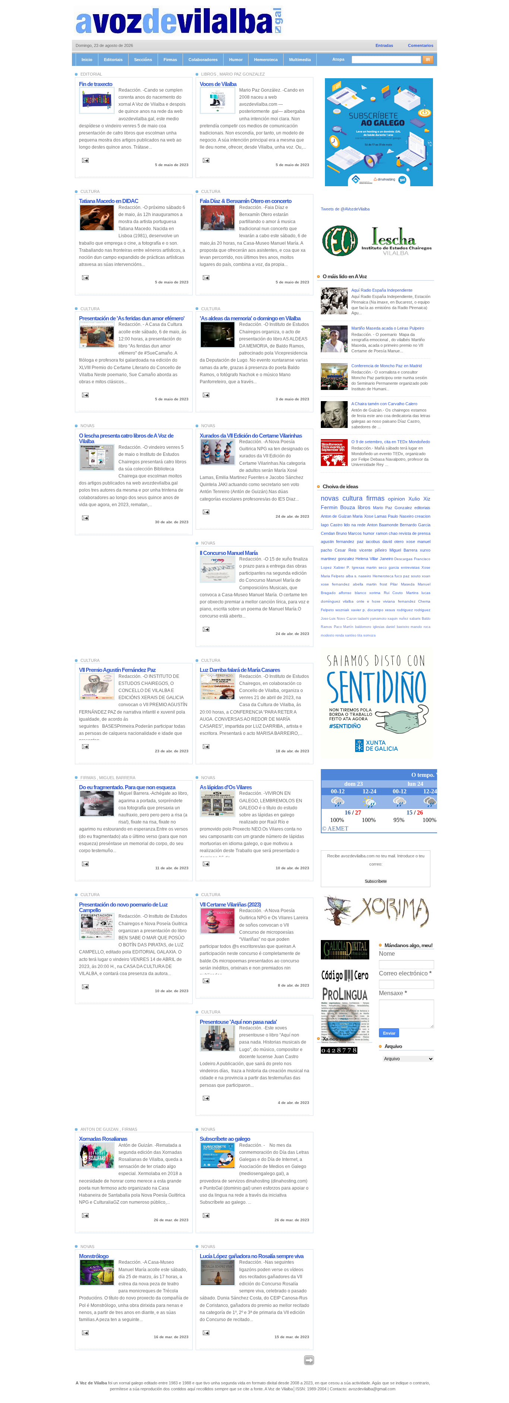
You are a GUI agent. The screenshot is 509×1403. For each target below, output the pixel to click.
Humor (236, 59)
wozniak (343, 610)
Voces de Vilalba (218, 84)
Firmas (170, 59)
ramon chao (387, 533)
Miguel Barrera (404, 550)
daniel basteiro (398, 627)
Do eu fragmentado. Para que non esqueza (127, 787)
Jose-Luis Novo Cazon (339, 618)
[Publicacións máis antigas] (309, 1363)
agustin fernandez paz (343, 541)
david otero (394, 541)
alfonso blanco (354, 593)
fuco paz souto (408, 576)
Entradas (384, 45)
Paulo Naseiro (401, 516)
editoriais (422, 507)
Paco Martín (344, 627)
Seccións (143, 59)
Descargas (404, 559)
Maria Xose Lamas (370, 516)
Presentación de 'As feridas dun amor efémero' (131, 318)
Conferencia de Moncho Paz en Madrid (386, 366)
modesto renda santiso (339, 635)
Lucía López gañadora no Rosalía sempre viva (251, 1256)
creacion (422, 516)
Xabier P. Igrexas (349, 567)
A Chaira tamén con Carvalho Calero (384, 403)
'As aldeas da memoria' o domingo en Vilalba (250, 318)
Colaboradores (203, 59)
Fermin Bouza (339, 507)
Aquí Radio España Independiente (381, 290)
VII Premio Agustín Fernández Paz (117, 670)
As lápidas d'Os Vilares (226, 787)
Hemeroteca (266, 59)
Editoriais (113, 59)
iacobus (374, 541)
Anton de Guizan (336, 516)
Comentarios (420, 45)
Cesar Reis (347, 550)
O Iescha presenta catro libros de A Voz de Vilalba (126, 438)
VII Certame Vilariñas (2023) (230, 904)
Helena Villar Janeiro (374, 558)
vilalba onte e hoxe (363, 601)
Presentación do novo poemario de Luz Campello (123, 907)
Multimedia (300, 59)
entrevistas (411, 567)
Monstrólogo (93, 1256)
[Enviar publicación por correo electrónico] (84, 160)
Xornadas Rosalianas (103, 1139)
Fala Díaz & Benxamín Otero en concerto (245, 201)
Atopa (338, 59)
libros (365, 507)
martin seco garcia (383, 567)
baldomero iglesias (370, 627)
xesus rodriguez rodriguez (407, 610)
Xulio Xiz (419, 499)
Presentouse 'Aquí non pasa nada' (238, 1022)
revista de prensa (414, 533)
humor (369, 533)
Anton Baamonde (383, 525)
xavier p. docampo (368, 610)
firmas (377, 498)
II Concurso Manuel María (228, 553)
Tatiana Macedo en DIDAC (108, 201)
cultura (354, 498)
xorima (376, 593)
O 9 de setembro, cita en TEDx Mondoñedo (390, 441)
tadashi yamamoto (373, 618)
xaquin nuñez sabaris (405, 618)
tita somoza (366, 635)
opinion (398, 499)
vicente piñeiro (374, 550)
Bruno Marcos (349, 533)
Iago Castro (332, 525)
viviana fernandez (400, 601)
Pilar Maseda (404, 584)
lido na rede (355, 525)
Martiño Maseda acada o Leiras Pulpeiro (387, 328)
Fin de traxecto (95, 84)
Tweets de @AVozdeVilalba (345, 209)
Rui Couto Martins (402, 593)
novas (331, 498)
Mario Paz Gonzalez (393, 507)
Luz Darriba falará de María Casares (240, 670)
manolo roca (420, 627)
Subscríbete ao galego (225, 1139)
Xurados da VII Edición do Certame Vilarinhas (251, 435)
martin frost (378, 584)
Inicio (87, 59)
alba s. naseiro (359, 576)
